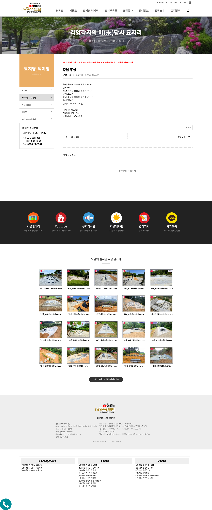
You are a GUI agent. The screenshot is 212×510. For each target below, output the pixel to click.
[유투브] (190, 2)
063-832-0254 (33, 140)
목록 (189, 127)
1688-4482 (40, 133)
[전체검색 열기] (188, 10)
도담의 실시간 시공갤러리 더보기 (105, 379)
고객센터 (176, 11)
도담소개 (160, 11)
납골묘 (73, 11)
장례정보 (144, 11)
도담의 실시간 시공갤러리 (106, 259)
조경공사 (128, 11)
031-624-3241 (34, 144)
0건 (72, 75)
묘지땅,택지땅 (91, 11)
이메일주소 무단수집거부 (106, 418)
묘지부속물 (111, 11)
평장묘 (59, 11)
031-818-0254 (34, 137)
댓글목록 (69, 155)
